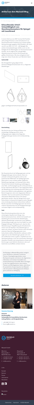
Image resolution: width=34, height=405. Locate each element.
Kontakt (4, 371)
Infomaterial (5, 377)
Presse (3, 375)
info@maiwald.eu (7, 361)
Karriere (4, 373)
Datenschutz (8, 402)
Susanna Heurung (15, 35)
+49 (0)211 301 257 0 (23, 357)
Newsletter (5, 379)
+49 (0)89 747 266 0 (8, 322)
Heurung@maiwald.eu (9, 324)
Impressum (16, 402)
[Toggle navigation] (32, 3)
